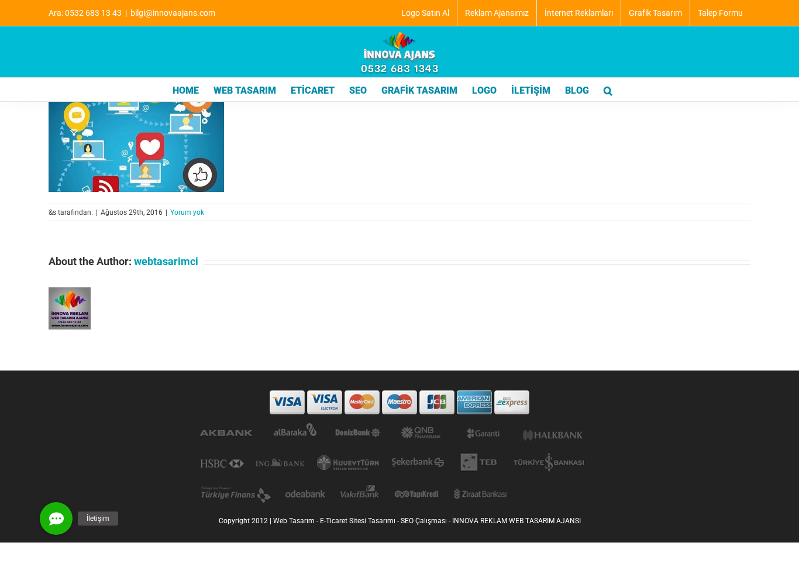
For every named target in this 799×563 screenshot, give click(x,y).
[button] (608, 89)
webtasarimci (166, 261)
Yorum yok (187, 212)
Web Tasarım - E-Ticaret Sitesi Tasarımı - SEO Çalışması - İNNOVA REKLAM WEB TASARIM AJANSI (427, 521)
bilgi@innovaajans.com (172, 13)
